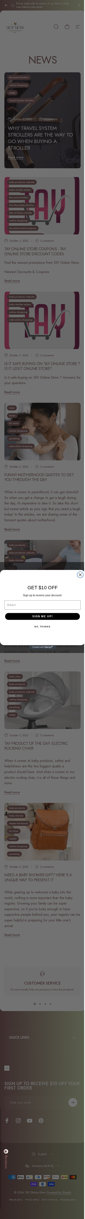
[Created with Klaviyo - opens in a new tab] (40, 647)
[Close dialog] (79, 574)
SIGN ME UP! (41, 616)
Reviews (6, 1162)
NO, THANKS (41, 626)
